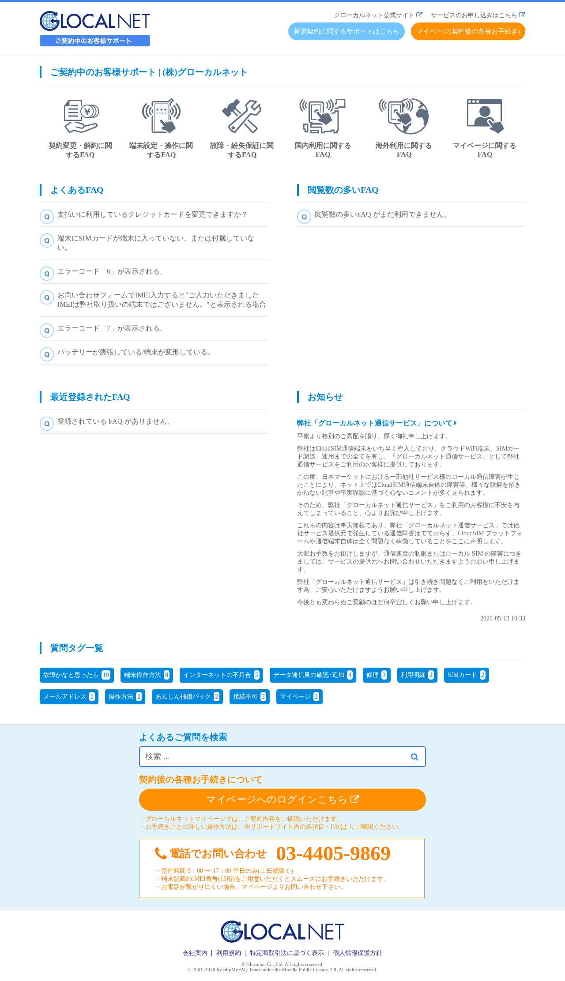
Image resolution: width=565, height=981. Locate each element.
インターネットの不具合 (220, 675)
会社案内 (195, 953)
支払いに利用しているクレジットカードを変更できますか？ (152, 214)
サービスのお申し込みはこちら (474, 15)
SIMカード (466, 675)
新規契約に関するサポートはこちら (346, 31)
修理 (376, 675)
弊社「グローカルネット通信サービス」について (375, 423)
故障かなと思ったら (76, 675)
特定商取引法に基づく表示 (287, 953)
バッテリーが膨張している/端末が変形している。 (136, 352)
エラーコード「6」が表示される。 (112, 271)
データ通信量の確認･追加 (312, 675)
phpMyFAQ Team (241, 969)
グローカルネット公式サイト (374, 15)
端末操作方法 (146, 675)
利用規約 (228, 953)
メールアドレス (68, 696)
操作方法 (124, 696)
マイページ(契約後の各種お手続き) (468, 31)
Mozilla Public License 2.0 (309, 969)
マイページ (299, 696)
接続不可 (249, 696)
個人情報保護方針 (357, 953)
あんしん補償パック (186, 696)
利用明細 (417, 675)
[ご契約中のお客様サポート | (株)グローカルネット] (95, 44)
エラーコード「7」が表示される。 (112, 328)
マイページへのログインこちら (278, 799)
